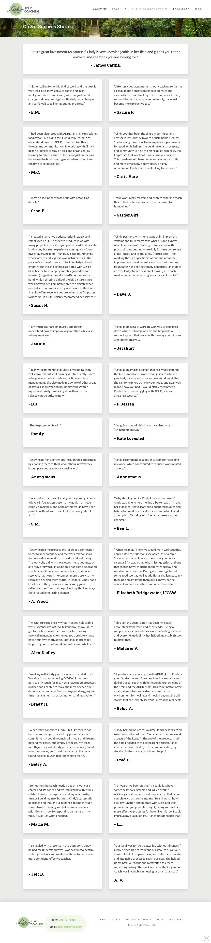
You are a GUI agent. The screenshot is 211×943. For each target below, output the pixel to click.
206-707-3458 (67, 919)
